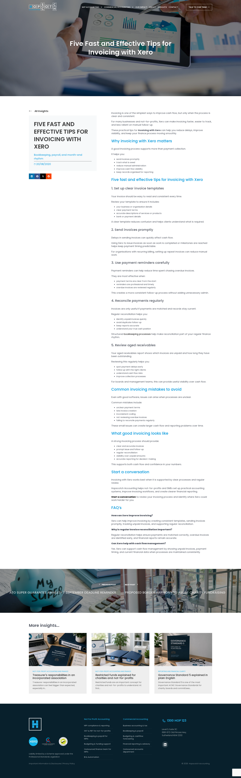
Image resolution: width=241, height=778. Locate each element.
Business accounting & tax (135, 725)
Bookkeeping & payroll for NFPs (95, 737)
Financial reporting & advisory (136, 744)
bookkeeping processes (137, 334)
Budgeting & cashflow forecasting (133, 737)
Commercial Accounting (117, 7)
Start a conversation (123, 496)
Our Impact (141, 7)
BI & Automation (91, 757)
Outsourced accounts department (133, 750)
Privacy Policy (69, 763)
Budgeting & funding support (97, 744)
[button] (32, 176)
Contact (173, 7)
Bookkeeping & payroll (133, 731)
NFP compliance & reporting (96, 725)
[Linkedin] (165, 744)
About (152, 7)
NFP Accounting (90, 7)
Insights (162, 7)
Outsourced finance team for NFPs (97, 750)
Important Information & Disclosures (45, 763)
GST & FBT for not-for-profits (97, 731)
